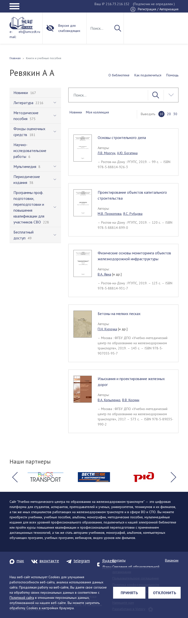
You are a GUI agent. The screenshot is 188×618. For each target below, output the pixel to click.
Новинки (76, 112)
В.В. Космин (130, 400)
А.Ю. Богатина (127, 153)
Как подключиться (147, 75)
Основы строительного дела (122, 137)
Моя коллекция (97, 112)
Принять (129, 592)
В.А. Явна (104, 274)
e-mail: (13, 34)
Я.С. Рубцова (132, 213)
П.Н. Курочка (107, 329)
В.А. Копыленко (109, 400)
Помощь (172, 75)
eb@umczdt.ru (29, 31)
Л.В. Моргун (106, 153)
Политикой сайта (22, 597)
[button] (15, 477)
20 (169, 114)
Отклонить (164, 592)
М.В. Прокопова (109, 213)
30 (175, 114)
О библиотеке (118, 75)
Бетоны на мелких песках (119, 313)
